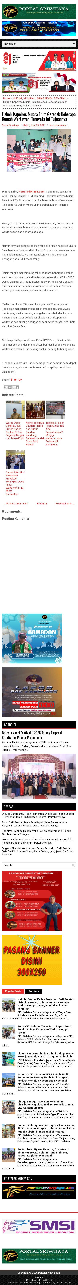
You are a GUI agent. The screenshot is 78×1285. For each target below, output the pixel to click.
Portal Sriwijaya (63, 1282)
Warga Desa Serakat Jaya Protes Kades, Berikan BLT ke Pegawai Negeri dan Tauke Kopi (15, 430)
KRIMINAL (29, 98)
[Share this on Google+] (20, 379)
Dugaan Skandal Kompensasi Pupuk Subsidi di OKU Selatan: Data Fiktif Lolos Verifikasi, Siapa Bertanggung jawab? (37, 850)
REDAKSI (39, 1277)
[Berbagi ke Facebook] (17, 387)
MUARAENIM (44, 98)
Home (6, 98)
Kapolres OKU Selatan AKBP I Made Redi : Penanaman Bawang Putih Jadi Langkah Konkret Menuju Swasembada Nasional (43, 1077)
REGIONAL (60, 98)
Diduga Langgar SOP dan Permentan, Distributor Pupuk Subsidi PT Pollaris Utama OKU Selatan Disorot (38, 815)
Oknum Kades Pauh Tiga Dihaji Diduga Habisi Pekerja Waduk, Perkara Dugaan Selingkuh (45, 1055)
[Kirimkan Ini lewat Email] (6, 387)
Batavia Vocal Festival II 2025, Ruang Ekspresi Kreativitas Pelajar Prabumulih (32, 735)
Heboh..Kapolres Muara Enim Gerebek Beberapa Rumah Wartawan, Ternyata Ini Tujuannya (39, 116)
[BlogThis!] (10, 387)
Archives (33, 991)
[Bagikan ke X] (13, 387)
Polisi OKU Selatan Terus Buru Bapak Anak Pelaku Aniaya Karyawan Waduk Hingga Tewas (34, 824)
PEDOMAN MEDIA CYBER (39, 1280)
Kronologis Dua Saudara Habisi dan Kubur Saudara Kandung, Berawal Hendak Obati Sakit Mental (35, 433)
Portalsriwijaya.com (31, 191)
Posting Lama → (65, 503)
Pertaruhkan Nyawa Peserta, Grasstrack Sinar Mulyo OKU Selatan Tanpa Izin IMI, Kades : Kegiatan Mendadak (43, 1152)
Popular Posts (13, 991)
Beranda (42, 503)
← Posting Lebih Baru (15, 503)
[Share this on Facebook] (11, 379)
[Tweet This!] (15, 379)
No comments (58, 125)
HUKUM (17, 98)
